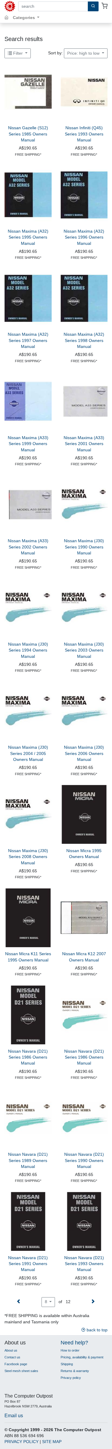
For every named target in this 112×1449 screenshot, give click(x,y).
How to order (70, 1350)
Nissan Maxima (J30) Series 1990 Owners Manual (84, 547)
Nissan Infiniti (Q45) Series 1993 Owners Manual (84, 134)
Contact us (12, 1357)
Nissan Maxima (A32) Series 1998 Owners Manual (84, 340)
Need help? (74, 1343)
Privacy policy (71, 1377)
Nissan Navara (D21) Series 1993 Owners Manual (84, 1264)
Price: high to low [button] (84, 53)
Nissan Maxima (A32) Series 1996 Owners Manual (84, 237)
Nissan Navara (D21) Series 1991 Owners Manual (28, 1264)
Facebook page (15, 1364)
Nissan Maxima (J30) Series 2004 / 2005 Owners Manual (28, 753)
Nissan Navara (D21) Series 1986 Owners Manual (28, 1057)
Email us (13, 1415)
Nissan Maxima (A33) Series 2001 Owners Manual (84, 444)
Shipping (67, 1364)
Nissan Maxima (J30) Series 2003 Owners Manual (84, 650)
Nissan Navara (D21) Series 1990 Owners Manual (84, 1160)
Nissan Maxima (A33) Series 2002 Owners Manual (28, 547)
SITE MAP (52, 1441)
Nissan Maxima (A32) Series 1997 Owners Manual (28, 340)
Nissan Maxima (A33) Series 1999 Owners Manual (28, 444)
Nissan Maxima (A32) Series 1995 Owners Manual (28, 237)
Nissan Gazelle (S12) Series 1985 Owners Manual (28, 134)
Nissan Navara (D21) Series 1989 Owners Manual (28, 1160)
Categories (24, 17)
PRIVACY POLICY (21, 1441)
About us (10, 1350)
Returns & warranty (75, 1371)
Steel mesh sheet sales (21, 1371)
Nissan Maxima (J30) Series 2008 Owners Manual (28, 857)
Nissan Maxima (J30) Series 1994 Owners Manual (28, 650)
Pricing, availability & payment (82, 1357)
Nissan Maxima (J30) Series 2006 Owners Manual (84, 753)
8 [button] (46, 1302)
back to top (96, 1330)
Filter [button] (18, 53)
